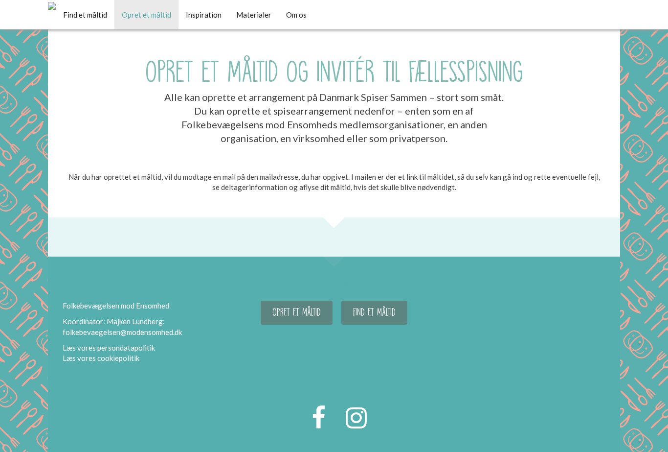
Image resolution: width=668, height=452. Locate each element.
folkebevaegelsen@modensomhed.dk (122, 332)
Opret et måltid (146, 14)
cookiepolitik (118, 358)
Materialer (253, 14)
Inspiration (204, 14)
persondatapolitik (126, 347)
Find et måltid (85, 14)
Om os (296, 14)
